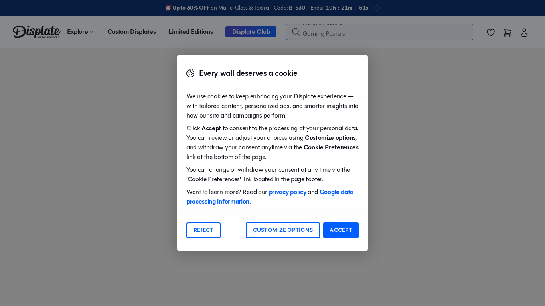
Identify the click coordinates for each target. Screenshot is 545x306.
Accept (341, 230)
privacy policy (287, 192)
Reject (203, 230)
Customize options (283, 230)
